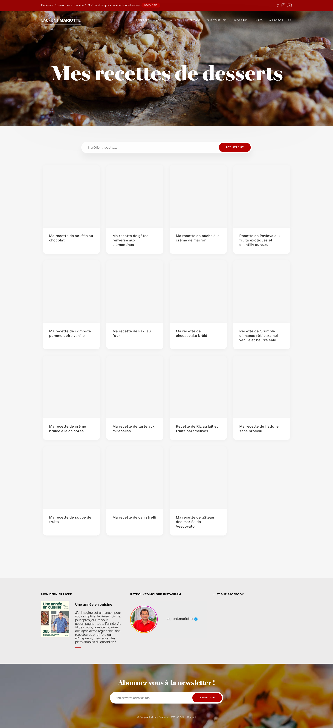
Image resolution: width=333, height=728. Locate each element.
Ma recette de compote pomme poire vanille (70, 333)
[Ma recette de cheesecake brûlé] (198, 291)
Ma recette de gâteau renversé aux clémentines (132, 240)
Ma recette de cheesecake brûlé (191, 333)
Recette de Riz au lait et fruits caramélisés (197, 428)
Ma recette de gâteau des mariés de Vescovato (195, 521)
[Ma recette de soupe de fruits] (71, 477)
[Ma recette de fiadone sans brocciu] (261, 387)
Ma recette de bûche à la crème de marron (198, 238)
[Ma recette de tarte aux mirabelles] (134, 387)
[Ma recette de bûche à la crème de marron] (198, 196)
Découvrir (150, 5)
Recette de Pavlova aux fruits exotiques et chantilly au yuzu (260, 240)
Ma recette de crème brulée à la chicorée (67, 428)
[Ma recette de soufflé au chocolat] (71, 196)
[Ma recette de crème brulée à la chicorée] (71, 387)
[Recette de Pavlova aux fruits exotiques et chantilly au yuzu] (261, 196)
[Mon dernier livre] (55, 627)
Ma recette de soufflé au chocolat (71, 238)
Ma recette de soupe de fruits (70, 519)
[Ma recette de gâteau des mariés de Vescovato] (198, 477)
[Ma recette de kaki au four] (134, 291)
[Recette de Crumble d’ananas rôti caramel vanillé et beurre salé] (261, 291)
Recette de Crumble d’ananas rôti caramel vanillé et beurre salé (258, 335)
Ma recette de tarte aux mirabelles (134, 428)
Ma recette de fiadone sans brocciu (259, 428)
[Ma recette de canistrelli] (134, 477)
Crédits (181, 717)
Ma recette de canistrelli (134, 517)
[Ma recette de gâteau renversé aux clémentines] (134, 196)
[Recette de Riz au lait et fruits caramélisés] (198, 387)
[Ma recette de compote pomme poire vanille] (71, 291)
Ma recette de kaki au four (132, 333)
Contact (191, 717)
